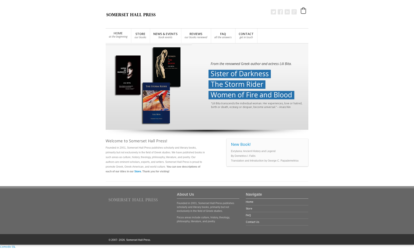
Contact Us (252, 222)
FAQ (223, 35)
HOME (118, 34)
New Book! (241, 144)
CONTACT (246, 35)
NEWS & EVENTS (165, 35)
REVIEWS (196, 35)
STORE (140, 35)
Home (249, 202)
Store (137, 171)
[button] (303, 11)
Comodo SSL (8, 247)
